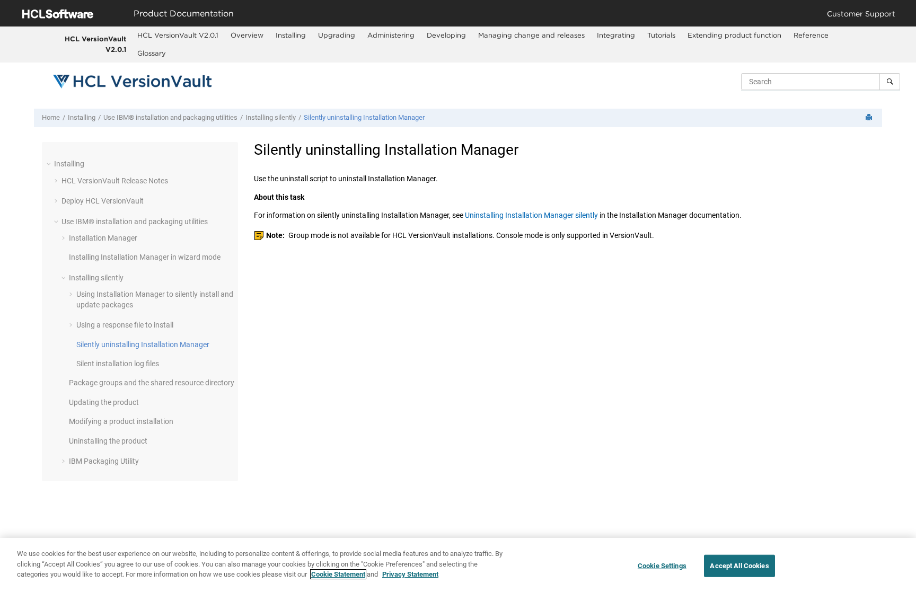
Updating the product (104, 402)
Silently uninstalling (364, 117)
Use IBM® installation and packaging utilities (170, 117)
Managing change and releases (531, 35)
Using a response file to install (124, 325)
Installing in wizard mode (145, 257)
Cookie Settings (662, 566)
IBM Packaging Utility (104, 461)
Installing (291, 35)
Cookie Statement (338, 574)
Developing (446, 35)
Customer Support (861, 13)
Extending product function (734, 35)
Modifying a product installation (121, 421)
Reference (811, 35)
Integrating (616, 35)
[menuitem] (178, 35)
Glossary (151, 53)
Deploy (102, 201)
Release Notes (114, 180)
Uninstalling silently (531, 215)
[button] (50, 164)
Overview (247, 35)
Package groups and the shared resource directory (151, 382)
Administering (391, 35)
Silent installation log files (117, 363)
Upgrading (336, 35)
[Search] (889, 81)
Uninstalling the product (108, 441)
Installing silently (270, 117)
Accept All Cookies (739, 566)
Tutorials (661, 35)
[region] (458, 565)
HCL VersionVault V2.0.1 (95, 44)
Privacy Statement (410, 574)
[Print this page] (870, 118)
